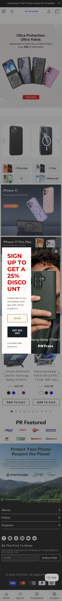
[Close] (56, 251)
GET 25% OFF (17, 332)
